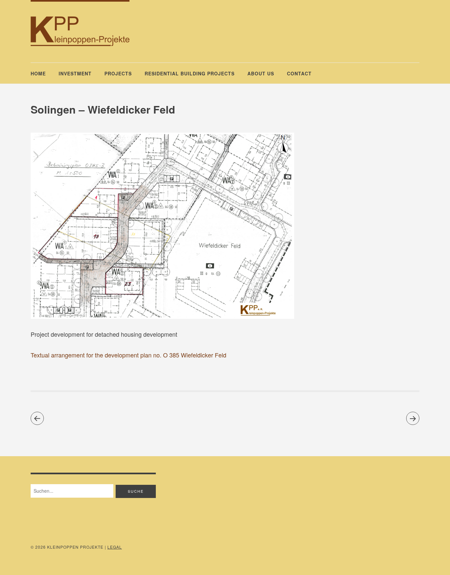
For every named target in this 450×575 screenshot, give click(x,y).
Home (38, 73)
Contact (299, 73)
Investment (75, 73)
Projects (118, 73)
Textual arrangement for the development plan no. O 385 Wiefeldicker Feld (128, 355)
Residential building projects (190, 73)
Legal (114, 547)
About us (260, 73)
